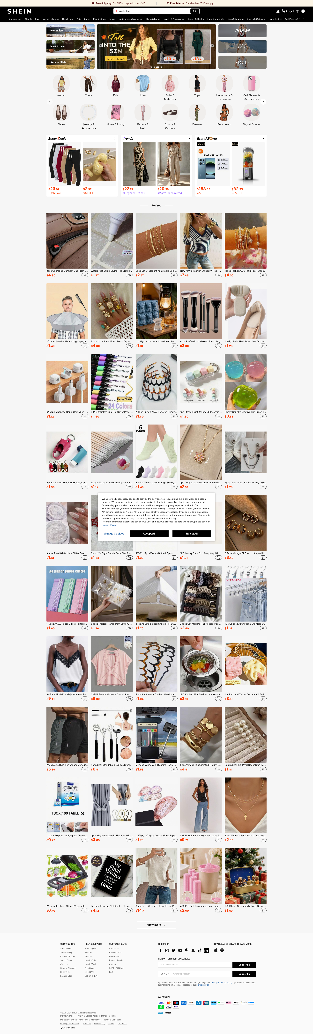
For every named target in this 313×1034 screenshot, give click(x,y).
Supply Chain (66, 960)
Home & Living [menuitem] (153, 19)
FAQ (111, 972)
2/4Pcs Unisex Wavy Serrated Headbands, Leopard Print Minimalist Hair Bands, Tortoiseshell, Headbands (156, 412)
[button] (297, 11)
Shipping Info (91, 948)
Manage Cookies (108, 1016)
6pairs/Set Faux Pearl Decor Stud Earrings (246, 765)
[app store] (216, 952)
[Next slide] (212, 46)
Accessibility (99, 1024)
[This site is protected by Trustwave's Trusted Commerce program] (160, 1013)
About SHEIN (66, 948)
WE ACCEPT (164, 997)
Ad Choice (122, 1024)
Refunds (88, 956)
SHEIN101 (65, 972)
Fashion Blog (66, 976)
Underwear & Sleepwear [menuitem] (131, 19)
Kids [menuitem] (79, 19)
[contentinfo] (207, 1005)
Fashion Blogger (67, 956)
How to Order (91, 960)
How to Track (90, 964)
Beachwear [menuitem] (68, 19)
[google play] (222, 952)
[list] (184, 950)
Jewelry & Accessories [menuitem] (173, 19)
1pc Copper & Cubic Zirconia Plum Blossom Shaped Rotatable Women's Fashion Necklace (201, 482)
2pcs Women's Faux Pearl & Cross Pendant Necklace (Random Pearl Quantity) (246, 835)
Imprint (111, 1024)
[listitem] (67, 245)
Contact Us (114, 948)
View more (154, 924)
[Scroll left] (299, 19)
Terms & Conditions (112, 1020)
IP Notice (87, 1024)
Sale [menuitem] (37, 19)
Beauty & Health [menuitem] (195, 19)
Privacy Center (66, 1016)
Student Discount (67, 968)
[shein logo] (19, 11)
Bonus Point (114, 956)
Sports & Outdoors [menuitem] (256, 19)
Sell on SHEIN (91, 976)
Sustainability (66, 952)
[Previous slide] (101, 46)
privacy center (202, 985)
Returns (88, 952)
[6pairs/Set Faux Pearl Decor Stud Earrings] (246, 735)
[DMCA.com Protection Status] (168, 1013)
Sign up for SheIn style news (174, 959)
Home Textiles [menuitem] (275, 19)
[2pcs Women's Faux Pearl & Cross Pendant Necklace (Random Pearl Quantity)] (246, 805)
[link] (78, 3)
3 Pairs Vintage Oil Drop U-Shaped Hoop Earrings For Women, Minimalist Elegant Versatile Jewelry (246, 553)
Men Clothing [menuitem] (99, 19)
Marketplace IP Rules (69, 1024)
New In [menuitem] (28, 19)
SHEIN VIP (89, 972)
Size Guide (90, 968)
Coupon (112, 964)
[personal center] (278, 11)
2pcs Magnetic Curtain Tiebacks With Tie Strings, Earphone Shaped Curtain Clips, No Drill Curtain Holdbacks (112, 835)
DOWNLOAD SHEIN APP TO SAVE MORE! (233, 944)
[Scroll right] (303, 19)
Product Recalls (116, 960)
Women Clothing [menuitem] (51, 19)
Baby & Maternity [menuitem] (215, 19)
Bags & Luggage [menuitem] (236, 19)
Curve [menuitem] (87, 19)
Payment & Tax (115, 952)
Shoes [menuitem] (112, 19)
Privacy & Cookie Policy (221, 983)
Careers (63, 964)
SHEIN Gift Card (116, 968)
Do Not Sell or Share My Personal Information (80, 1020)
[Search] (194, 11)
